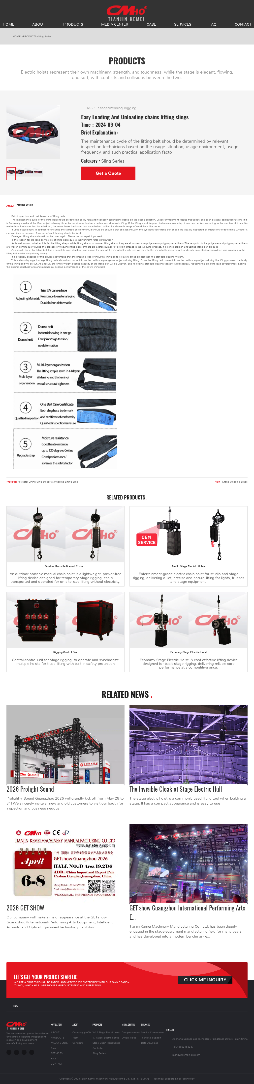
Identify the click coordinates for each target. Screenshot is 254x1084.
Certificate (78, 1042)
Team (75, 1037)
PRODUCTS (73, 24)
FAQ (213, 24)
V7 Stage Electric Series (106, 1037)
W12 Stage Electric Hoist (106, 1032)
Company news (131, 1032)
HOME (8, 24)
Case (151, 24)
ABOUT (38, 24)
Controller (98, 1048)
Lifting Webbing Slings (235, 481)
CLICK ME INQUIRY (205, 980)
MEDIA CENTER (114, 24)
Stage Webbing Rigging (117, 107)
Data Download (149, 1042)
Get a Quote (108, 173)
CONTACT (243, 24)
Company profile (81, 1032)
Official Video (129, 1037)
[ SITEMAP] (142, 1078)
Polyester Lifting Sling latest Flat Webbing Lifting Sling (48, 481)
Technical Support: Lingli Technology (174, 1078)
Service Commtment (152, 1032)
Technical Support (151, 1037)
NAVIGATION (56, 1024)
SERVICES (182, 24)
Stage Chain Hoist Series (106, 1042)
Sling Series (44, 36)
